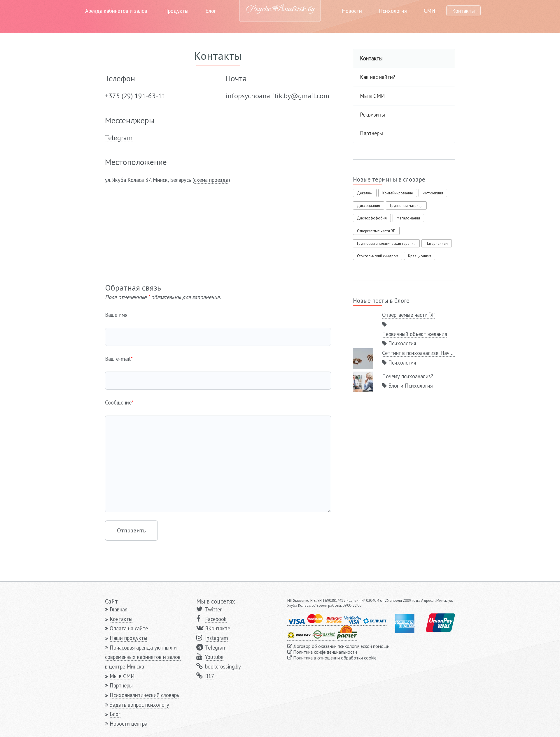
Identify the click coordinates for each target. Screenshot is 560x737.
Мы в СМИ (372, 95)
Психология (393, 10)
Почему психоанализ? (407, 376)
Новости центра (128, 723)
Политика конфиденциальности (325, 652)
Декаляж (364, 193)
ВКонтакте (217, 628)
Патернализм (437, 243)
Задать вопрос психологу (139, 704)
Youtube (214, 656)
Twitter (213, 609)
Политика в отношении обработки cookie (335, 658)
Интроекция (433, 193)
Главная (118, 609)
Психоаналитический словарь (144, 695)
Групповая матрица (406, 205)
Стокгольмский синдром (377, 256)
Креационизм (419, 256)
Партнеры (371, 133)
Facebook (216, 618)
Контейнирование (397, 193)
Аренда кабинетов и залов (116, 10)
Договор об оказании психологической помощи (341, 646)
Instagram (216, 637)
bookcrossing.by (223, 666)
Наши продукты (128, 637)
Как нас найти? (377, 76)
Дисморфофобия (372, 218)
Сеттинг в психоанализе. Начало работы (429, 352)
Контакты (463, 10)
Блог (210, 10)
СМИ (429, 10)
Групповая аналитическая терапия (386, 243)
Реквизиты (372, 114)
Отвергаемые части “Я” (376, 230)
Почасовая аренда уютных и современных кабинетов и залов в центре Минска (143, 657)
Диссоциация (368, 205)
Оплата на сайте (129, 628)
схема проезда (211, 179)
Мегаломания (408, 218)
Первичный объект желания (414, 333)
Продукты (176, 10)
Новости (352, 10)
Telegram (216, 647)
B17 (209, 676)
